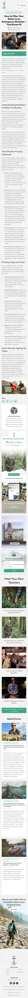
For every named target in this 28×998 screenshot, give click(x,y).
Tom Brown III (20, 97)
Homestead (13, 12)
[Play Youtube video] (14, 387)
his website (9, 62)
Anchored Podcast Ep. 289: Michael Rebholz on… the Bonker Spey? (12, 864)
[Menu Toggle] (18, 5)
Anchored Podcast (9, 743)
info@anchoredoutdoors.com (14, 980)
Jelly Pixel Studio (16, 992)
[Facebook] (11, 983)
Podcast (8, 972)
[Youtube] (14, 983)
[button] (3, 401)
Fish (8, 12)
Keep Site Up (17, 995)
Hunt (19, 12)
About (7, 974)
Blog (20, 969)
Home (7, 969)
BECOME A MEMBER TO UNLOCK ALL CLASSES (14, 710)
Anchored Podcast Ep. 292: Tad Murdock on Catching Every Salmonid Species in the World (14, 747)
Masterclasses (20, 972)
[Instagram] (17, 983)
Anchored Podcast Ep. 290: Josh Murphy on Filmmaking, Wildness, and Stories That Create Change (14, 805)
